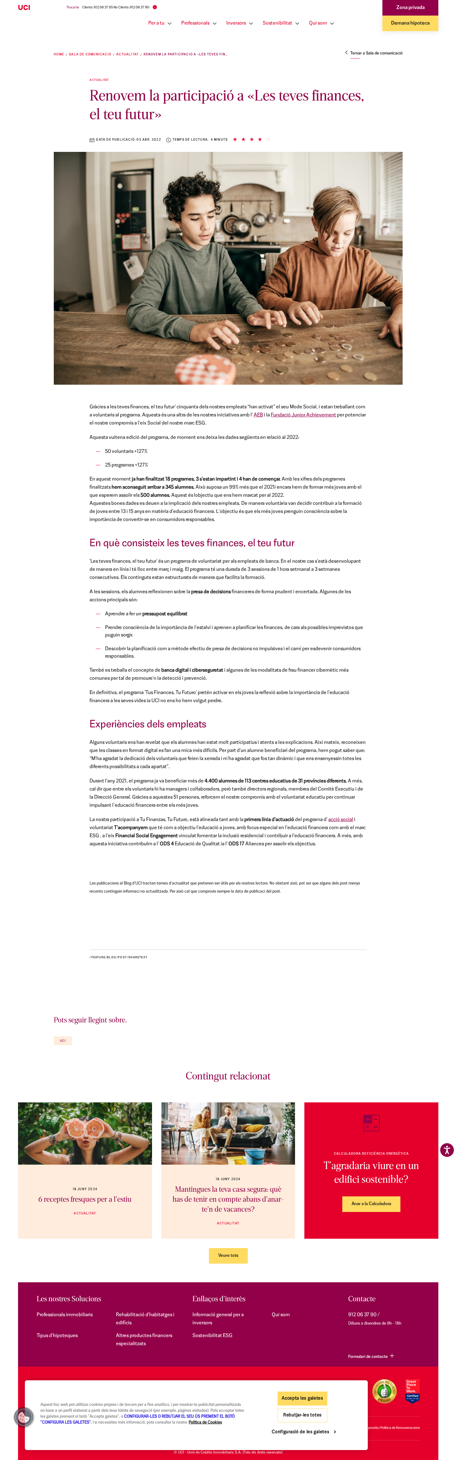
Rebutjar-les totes (302, 1415)
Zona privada (410, 7)
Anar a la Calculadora (371, 1204)
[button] (24, 1417)
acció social (340, 819)
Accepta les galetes (302, 1398)
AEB (258, 415)
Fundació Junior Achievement (303, 415)
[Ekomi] (384, 1391)
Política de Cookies (205, 1422)
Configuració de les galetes (300, 1432)
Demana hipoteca (410, 23)
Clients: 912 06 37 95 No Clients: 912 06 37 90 (115, 7)
